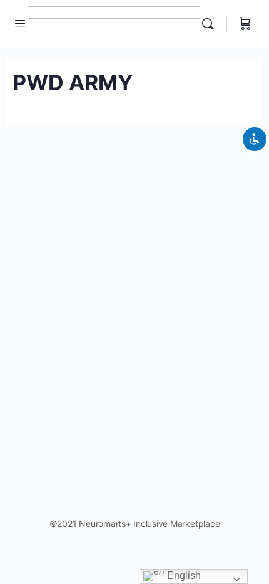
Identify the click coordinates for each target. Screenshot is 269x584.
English (183, 575)
